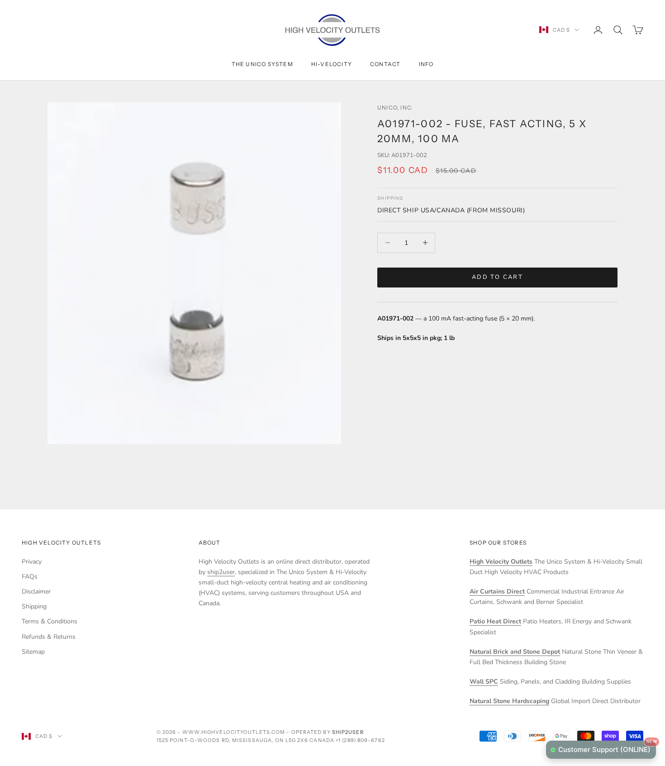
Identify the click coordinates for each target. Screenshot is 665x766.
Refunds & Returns (49, 636)
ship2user (221, 572)
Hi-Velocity (331, 64)
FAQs (30, 576)
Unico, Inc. (395, 107)
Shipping (34, 606)
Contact (385, 64)
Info (426, 64)
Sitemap (33, 651)
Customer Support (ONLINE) (607, 747)
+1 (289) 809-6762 (360, 740)
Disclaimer (36, 591)
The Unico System (262, 64)
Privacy (32, 561)
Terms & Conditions (49, 621)
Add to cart (497, 277)
